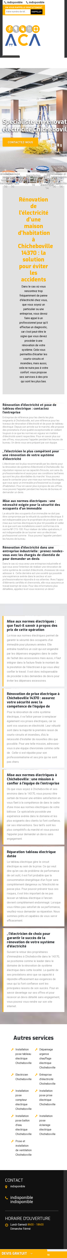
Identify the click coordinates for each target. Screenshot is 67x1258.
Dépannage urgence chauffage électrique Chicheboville (47, 1058)
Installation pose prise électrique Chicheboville (47, 1097)
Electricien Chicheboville (23, 1077)
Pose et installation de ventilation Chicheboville (23, 1148)
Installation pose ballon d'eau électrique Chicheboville (23, 1125)
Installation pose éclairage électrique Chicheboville (47, 1125)
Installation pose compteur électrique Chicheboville (23, 1100)
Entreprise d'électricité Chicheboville (47, 1079)
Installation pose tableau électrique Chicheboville (23, 1056)
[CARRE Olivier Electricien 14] (22, 34)
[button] (32, 169)
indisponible (15, 2)
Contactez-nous (20, 142)
